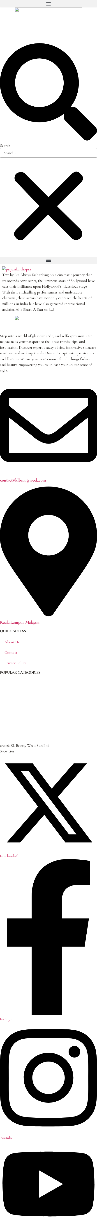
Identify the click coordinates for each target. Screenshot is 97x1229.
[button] (48, 3)
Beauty (5, 681)
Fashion (6, 708)
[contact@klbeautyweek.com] (48, 472)
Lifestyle (6, 727)
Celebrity (7, 690)
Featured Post (10, 718)
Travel (5, 736)
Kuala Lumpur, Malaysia (19, 622)
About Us (12, 642)
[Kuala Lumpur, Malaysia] (48, 615)
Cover (4, 699)
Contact (11, 652)
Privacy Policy (15, 663)
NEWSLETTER (8, 28)
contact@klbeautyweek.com (23, 480)
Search (5, 146)
